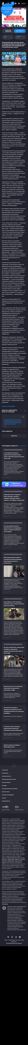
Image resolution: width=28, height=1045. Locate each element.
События (4, 798)
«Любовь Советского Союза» (14, 857)
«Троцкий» (22, 859)
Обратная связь (5, 791)
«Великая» (4, 860)
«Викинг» (17, 859)
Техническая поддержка (8, 794)
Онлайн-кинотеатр (6, 776)
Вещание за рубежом (19, 809)
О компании (5, 770)
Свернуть (14, 766)
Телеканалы (5, 904)
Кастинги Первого (6, 782)
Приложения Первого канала (9, 779)
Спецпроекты (5, 773)
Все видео (4, 785)
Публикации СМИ (6, 801)
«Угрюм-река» (10, 859)
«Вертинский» (10, 860)
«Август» (4, 857)
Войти (23, 3)
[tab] (8, 31)
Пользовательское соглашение (9, 788)
